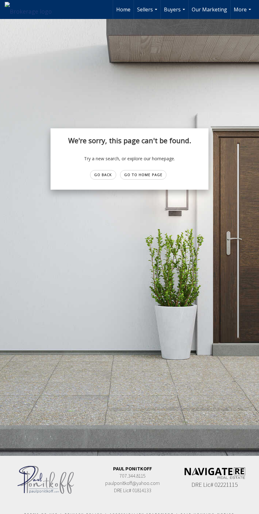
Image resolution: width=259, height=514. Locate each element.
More (243, 12)
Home (123, 9)
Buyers (175, 12)
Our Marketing (209, 9)
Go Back (103, 174)
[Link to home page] (31, 9)
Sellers (148, 12)
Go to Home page (143, 174)
